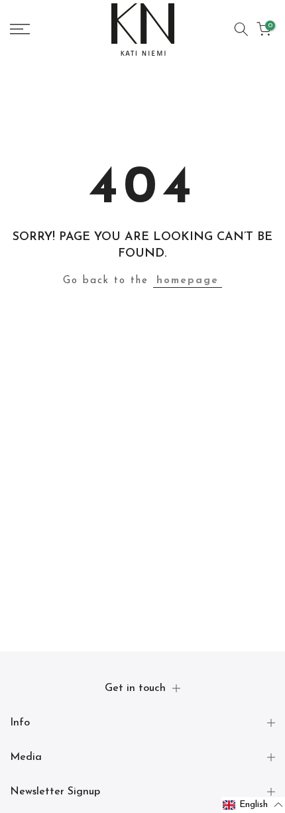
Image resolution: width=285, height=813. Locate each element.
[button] (253, 805)
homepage (187, 281)
